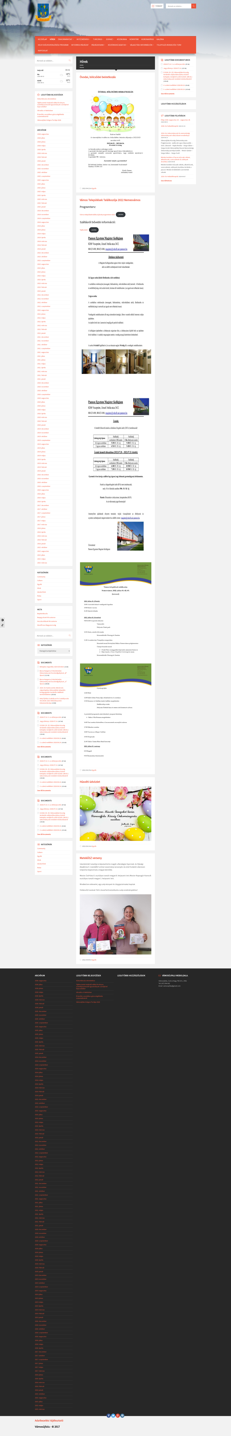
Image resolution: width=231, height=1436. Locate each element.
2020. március (42, 417)
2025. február (42, 203)
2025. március (42, 199)
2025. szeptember (43, 176)
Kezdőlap (42, 39)
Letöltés (120, 214)
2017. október (42, 509)
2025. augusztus (43, 180)
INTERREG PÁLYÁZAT (80, 45)
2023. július (41, 268)
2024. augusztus (43, 222)
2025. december (43, 165)
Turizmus (97, 39)
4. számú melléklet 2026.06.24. (50, 738)
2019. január (41, 471)
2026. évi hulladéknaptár (169, 126)
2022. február (42, 329)
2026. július (41, 138)
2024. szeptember (43, 218)
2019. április (41, 459)
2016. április (41, 532)
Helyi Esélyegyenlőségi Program (53, 45)
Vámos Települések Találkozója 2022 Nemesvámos (110, 200)
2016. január (41, 544)
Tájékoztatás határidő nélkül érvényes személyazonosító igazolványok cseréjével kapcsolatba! (53, 105)
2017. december (43, 505)
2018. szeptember (43, 486)
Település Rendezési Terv (169, 45)
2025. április (41, 195)
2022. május (41, 318)
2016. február (42, 540)
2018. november (43, 478)
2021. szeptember (43, 348)
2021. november (43, 341)
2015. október (42, 547)
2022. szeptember (43, 306)
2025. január (41, 207)
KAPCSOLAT (43, 50)
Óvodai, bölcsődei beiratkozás (98, 77)
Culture (39, 580)
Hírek (52, 39)
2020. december (43, 383)
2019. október (42, 436)
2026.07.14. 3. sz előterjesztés (50, 717)
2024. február (42, 245)
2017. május (41, 521)
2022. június (41, 314)
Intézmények (83, 39)
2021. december (43, 337)
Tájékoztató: (84, 230)
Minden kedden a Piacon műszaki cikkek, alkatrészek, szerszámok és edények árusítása (175, 159)
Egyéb (94, 188)
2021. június (41, 360)
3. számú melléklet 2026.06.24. (50, 742)
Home (82, 67)
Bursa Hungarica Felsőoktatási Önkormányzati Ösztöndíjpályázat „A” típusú (53, 681)
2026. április (41, 149)
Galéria (160, 39)
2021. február (42, 375)
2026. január (41, 161)
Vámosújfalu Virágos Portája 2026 (49, 120)
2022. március (42, 325)
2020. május (41, 410)
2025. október (42, 172)
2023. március (42, 283)
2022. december (43, 295)
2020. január (41, 425)
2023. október (42, 257)
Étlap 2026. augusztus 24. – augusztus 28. (175, 120)
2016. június (41, 528)
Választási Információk (141, 45)
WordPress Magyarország (46, 625)
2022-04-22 (86, 188)
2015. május (41, 559)
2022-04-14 (86, 846)
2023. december (43, 253)
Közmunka (122, 39)
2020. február (42, 421)
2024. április (41, 237)
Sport (39, 599)
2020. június (41, 406)
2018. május (41, 498)
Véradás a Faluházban (45, 110)
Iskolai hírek (41, 592)
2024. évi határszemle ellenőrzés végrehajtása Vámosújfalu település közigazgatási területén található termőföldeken (52, 691)
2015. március (42, 563)
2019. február (42, 467)
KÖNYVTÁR (134, 39)
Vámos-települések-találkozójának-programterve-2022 (97, 214)
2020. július (41, 402)
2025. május (41, 191)
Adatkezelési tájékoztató (49, 1420)
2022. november (43, 299)
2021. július (41, 356)
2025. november (43, 169)
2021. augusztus (43, 352)
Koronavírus (147, 39)
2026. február (42, 157)
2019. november (43, 433)
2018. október (42, 482)
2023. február (42, 287)
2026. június (41, 142)
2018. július (41, 494)
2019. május (41, 455)
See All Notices (166, 181)
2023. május (41, 276)
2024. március (42, 241)
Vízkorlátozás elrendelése (46, 99)
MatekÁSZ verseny (91, 858)
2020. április (41, 413)
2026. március (42, 153)
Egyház (109, 39)
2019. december (43, 429)
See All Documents (44, 747)
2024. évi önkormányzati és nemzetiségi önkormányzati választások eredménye (175, 134)
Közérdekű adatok (117, 45)
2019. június (41, 452)
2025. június (41, 188)
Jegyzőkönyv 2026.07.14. (49, 721)
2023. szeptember (43, 260)
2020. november (43, 387)
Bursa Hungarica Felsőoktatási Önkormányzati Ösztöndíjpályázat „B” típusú (53, 673)
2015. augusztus (43, 551)
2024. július (41, 226)
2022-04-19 (86, 770)
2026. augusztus (43, 134)
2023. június (41, 272)
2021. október (42, 344)
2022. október (42, 302)
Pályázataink (97, 45)
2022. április (41, 321)
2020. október (42, 390)
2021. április (41, 367)
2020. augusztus (43, 398)
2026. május (41, 146)
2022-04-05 (86, 960)
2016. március (42, 536)
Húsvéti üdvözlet (90, 782)
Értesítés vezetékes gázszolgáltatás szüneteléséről (50, 115)
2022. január (41, 333)
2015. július (41, 555)
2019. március (42, 463)
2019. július (41, 448)
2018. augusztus (43, 490)
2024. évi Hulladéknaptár (169, 176)
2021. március (42, 371)
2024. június (41, 230)
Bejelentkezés (42, 613)
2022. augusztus (43, 310)
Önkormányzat (65, 39)
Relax (39, 596)
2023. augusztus (43, 264)
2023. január (41, 291)
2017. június (41, 517)
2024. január (41, 249)
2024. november (43, 214)
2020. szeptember (43, 394)
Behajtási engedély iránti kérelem (52, 667)
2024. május (41, 234)
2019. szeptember (43, 440)
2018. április (41, 501)
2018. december (43, 475)
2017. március (42, 524)
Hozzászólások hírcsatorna (47, 621)
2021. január (41, 379)
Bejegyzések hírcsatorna (46, 617)
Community (41, 577)
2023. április (41, 279)
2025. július (41, 184)
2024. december (43, 211)
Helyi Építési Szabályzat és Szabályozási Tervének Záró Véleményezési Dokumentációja (54, 700)
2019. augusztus (43, 444)
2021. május (41, 364)
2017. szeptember (43, 513)
